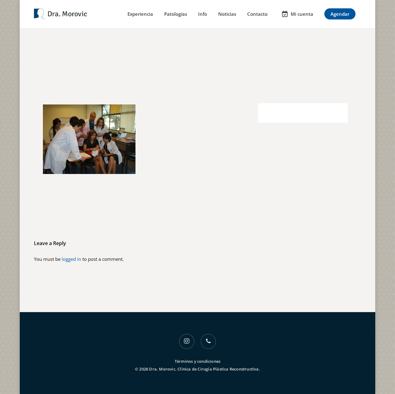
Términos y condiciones (197, 361)
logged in (71, 259)
